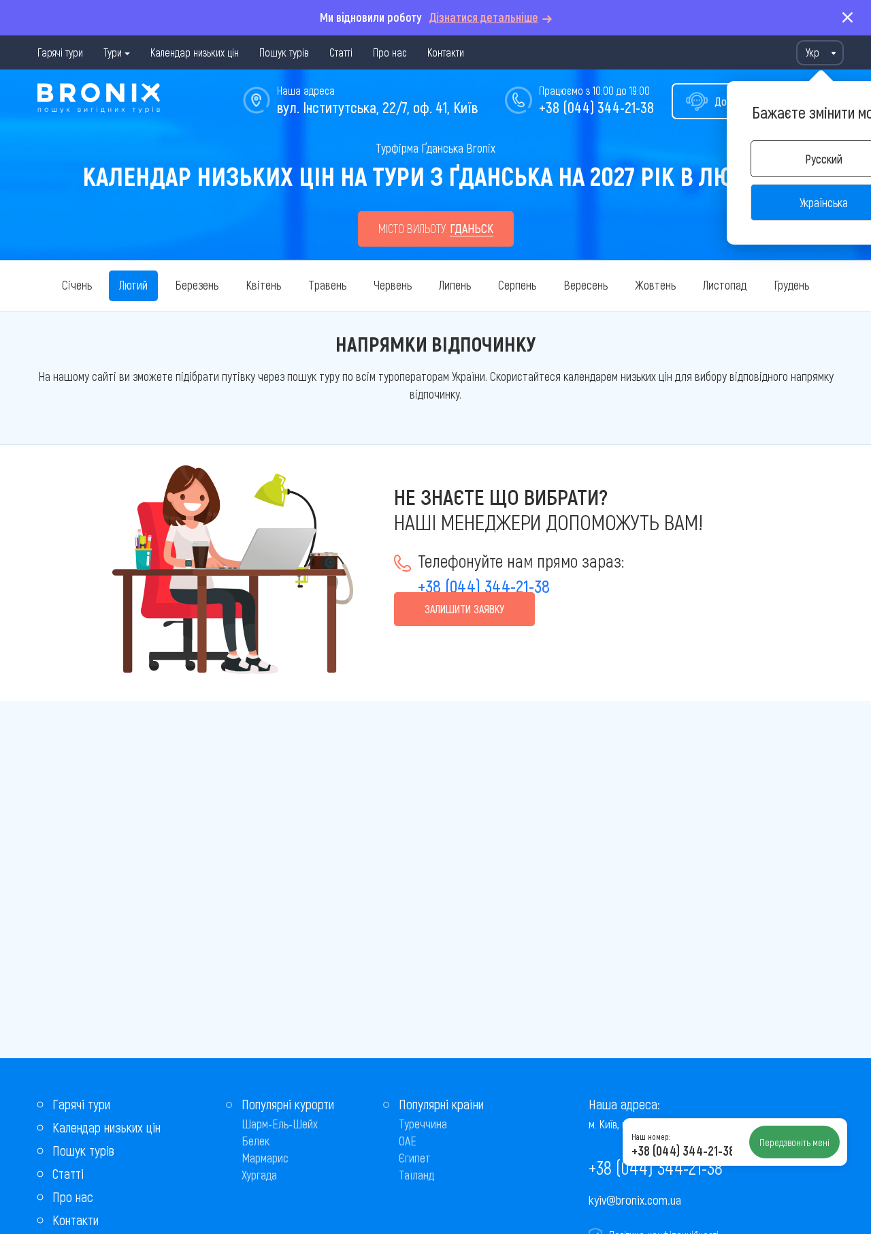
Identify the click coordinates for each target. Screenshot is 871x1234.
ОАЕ (407, 1140)
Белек (255, 1140)
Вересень (585, 284)
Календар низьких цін (194, 52)
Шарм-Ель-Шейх (280, 1123)
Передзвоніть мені (794, 1142)
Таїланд (416, 1174)
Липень (455, 284)
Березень (196, 284)
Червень (393, 284)
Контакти (445, 52)
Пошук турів (284, 52)
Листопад (724, 284)
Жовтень (655, 284)
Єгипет (415, 1157)
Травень (327, 284)
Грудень (791, 284)
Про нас (390, 52)
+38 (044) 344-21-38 (596, 107)
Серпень (517, 284)
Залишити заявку (464, 608)
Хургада (259, 1174)
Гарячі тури (60, 52)
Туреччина (423, 1123)
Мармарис (265, 1157)
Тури (112, 52)
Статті (340, 52)
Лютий (133, 284)
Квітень (263, 284)
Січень (77, 284)
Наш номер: (650, 1136)
